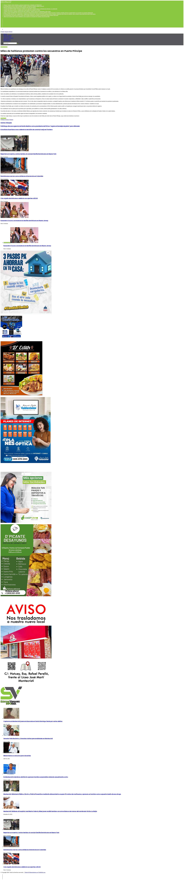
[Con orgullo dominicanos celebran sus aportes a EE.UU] (15, 195)
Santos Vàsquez (6, 123)
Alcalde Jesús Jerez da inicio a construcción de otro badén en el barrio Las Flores (21, 10)
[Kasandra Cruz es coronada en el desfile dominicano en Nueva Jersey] (15, 217)
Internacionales (4, 47)
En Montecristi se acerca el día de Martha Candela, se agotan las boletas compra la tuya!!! (23, 6)
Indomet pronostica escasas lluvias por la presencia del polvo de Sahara (19, 7)
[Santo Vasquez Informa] (6, 31)
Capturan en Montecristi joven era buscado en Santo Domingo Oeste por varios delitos (32, 721)
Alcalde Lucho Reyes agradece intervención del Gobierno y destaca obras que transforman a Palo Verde (27, 11)
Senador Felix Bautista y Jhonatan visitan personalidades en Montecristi (28, 739)
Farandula (7, 40)
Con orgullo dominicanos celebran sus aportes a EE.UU (19, 198)
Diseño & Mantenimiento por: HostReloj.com (35, 872)
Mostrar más (3, 118)
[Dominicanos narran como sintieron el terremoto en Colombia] (14, 173)
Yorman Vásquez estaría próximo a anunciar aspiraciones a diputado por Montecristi (22, 5)
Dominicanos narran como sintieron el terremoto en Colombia (22, 176)
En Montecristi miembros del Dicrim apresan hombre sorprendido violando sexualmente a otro (35, 777)
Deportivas (7, 39)
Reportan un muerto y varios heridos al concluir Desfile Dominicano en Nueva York (28, 154)
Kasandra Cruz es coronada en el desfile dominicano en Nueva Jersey (24, 221)
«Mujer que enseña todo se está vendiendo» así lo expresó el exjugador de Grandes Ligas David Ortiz (26, 16)
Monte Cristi (7, 35)
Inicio (5, 34)
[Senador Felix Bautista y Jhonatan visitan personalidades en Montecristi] (11, 735)
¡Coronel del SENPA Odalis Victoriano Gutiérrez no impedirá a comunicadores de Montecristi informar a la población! (30, 8)
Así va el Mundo (8, 38)
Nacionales (7, 36)
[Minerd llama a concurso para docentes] (11, 752)
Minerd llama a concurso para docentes (17, 756)
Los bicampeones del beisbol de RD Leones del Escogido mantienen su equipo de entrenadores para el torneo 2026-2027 (30, 15)
